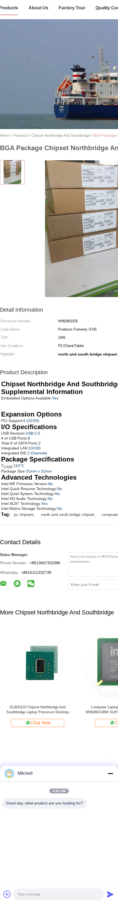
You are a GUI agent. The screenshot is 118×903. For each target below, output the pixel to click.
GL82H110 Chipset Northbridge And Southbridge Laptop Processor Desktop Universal (37, 710)
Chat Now (41, 722)
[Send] (110, 894)
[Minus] (110, 773)
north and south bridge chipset (67, 514)
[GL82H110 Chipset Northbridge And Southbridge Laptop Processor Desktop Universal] (37, 663)
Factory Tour (72, 7)
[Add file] (7, 894)
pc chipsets (23, 514)
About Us (38, 7)
